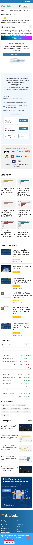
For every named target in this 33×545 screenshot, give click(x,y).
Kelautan (19, 531)
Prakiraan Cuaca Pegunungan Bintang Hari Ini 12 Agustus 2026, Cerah (22, 281)
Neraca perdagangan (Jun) (9, 377)
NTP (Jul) (5, 396)
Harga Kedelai (26, 411)
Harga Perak (26, 408)
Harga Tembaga (21, 405)
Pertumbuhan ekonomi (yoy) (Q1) (10, 361)
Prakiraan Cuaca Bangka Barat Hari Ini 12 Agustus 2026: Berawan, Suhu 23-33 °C (22, 327)
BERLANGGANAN (9, 540)
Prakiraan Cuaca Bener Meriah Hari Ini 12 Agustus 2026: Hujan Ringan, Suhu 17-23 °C (22, 253)
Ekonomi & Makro (21, 528)
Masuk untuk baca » (16, 54)
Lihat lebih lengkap (16, 114)
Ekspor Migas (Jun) (7, 380)
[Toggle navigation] (30, 6)
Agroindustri (20, 524)
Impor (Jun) (5, 390)
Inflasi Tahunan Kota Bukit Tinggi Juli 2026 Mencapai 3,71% (8, 458)
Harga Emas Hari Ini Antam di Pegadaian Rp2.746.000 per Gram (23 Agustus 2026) (9, 447)
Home (2, 14)
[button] (26, 1)
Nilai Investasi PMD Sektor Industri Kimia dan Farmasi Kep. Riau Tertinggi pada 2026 (21, 310)
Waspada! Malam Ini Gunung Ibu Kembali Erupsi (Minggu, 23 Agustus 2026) (9, 437)
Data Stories (8, 14)
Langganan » (23, 120)
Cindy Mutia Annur (8, 26)
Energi (18, 529)
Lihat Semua (28, 420)
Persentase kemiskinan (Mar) (9, 364)
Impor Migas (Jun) (7, 383)
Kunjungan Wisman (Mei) (8, 393)
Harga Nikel (5, 411)
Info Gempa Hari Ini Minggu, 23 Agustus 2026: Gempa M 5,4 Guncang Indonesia (9, 426)
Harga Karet (5, 405)
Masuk (25, 6)
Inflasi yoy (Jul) (6, 352)
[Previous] (29, 10)
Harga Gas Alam (15, 411)
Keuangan (16, 300)
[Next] (32, 10)
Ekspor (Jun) (5, 386)
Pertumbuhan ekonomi (8, 358)
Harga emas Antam (15, 408)
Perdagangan (17, 316)
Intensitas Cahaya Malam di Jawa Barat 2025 (22, 267)
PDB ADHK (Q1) (6, 374)
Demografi (16, 259)
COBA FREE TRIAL (9, 542)
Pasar (14, 14)
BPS (13, 405)
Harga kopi (5, 415)
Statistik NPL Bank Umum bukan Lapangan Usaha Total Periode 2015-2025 (22, 295)
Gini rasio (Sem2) (6, 367)
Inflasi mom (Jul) (6, 355)
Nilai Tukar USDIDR (7, 371)
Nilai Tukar (5, 408)
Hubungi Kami (23, 136)
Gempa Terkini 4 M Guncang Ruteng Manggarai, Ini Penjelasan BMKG (9, 468)
